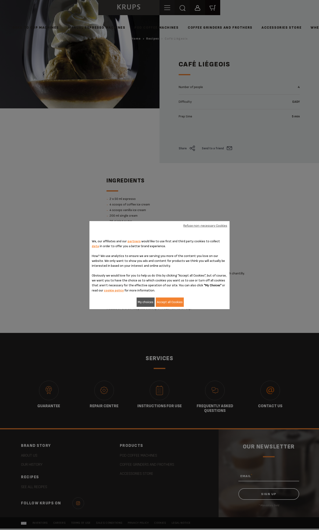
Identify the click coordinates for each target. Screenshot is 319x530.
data (95, 246)
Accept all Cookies (170, 302)
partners (134, 241)
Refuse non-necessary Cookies (205, 226)
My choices (145, 302)
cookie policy (114, 290)
